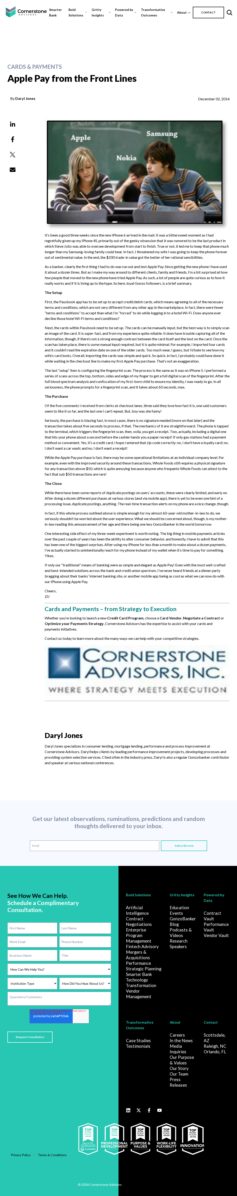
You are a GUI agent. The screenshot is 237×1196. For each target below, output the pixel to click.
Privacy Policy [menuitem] (21, 1155)
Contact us (53, 638)
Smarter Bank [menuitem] (139, 974)
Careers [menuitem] (177, 1035)
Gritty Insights (98, 12)
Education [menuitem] (179, 907)
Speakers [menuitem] (178, 946)
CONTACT (208, 12)
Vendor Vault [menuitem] (216, 935)
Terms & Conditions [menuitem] (52, 1155)
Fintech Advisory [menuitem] (142, 946)
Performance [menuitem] (138, 963)
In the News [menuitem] (181, 1040)
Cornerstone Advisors (122, 623)
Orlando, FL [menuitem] (215, 1051)
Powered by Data (124, 12)
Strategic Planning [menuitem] (143, 968)
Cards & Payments (34, 66)
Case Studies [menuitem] (138, 1040)
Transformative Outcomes (153, 12)
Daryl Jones (25, 98)
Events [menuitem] (176, 913)
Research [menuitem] (178, 941)
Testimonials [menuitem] (138, 1046)
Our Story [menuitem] (179, 1068)
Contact (211, 1022)
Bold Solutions (76, 12)
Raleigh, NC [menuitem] (215, 1046)
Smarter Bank (55, 12)
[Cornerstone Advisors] (137, 694)
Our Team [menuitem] (179, 1073)
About (182, 12)
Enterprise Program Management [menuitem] (138, 935)
